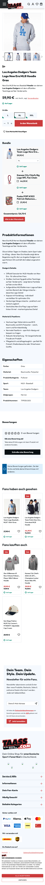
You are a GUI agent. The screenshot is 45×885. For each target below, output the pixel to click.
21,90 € (23, 202)
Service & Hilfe (9, 776)
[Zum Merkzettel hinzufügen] (18, 531)
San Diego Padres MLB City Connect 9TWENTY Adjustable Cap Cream (11, 624)
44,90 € (24, 181)
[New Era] (3, 66)
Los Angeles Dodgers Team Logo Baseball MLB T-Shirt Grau (11, 520)
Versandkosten (33, 98)
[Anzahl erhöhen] (11, 123)
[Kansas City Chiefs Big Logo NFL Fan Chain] (9, 181)
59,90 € (20, 155)
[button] (6, 852)
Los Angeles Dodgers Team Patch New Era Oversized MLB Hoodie (32, 521)
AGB (27, 713)
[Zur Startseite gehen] (15, 6)
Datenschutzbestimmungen (33, 853)
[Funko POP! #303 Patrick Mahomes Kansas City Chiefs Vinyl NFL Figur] (9, 202)
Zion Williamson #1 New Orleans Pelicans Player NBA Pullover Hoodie (11, 577)
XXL (31, 115)
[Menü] (4, 4)
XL (19, 115)
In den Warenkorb (28, 123)
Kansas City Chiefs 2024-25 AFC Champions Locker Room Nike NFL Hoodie (32, 578)
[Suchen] (29, 4)
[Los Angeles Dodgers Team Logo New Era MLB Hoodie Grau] (9, 158)
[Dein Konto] (33, 4)
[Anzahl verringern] (4, 123)
